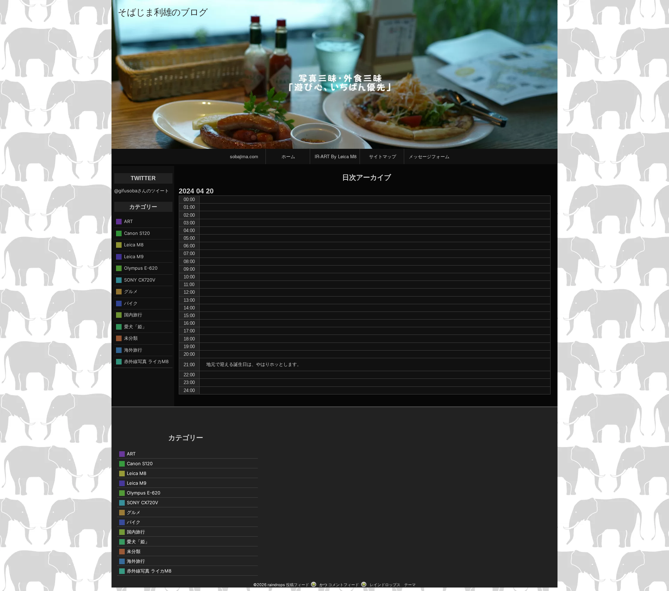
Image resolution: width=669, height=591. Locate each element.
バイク (131, 303)
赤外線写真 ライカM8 (146, 361)
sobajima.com (244, 156)
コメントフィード (343, 584)
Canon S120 (137, 233)
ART (128, 221)
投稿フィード (297, 584)
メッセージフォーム (429, 156)
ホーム (288, 156)
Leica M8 (134, 244)
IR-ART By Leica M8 (335, 156)
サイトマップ (382, 156)
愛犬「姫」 (135, 326)
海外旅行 (133, 349)
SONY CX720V (139, 279)
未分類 (131, 338)
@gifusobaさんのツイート (141, 190)
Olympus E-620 (140, 268)
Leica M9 (134, 256)
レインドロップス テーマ (393, 584)
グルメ (131, 291)
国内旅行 (133, 314)
